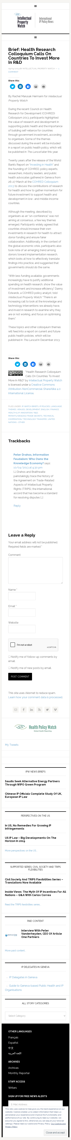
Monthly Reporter (19, 1073)
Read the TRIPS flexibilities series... (23, 904)
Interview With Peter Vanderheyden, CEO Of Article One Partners (41, 933)
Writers (12, 1087)
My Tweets (11, 744)
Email (12, 606)
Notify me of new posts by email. (31, 668)
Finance (54, 409)
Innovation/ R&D (29, 413)
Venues (21, 409)
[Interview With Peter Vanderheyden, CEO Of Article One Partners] (13, 937)
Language (56, 406)
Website (13, 622)
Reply (17, 505)
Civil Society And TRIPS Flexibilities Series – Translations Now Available (34, 881)
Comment (14, 554)
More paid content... (15, 950)
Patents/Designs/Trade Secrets (25, 416)
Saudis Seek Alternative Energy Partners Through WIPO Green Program (32, 783)
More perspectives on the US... (21, 850)
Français (13, 1037)
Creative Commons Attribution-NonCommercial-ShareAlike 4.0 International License (34, 389)
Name (12, 589)
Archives (13, 1067)
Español (13, 1042)
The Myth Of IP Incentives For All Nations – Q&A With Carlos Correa (35, 893)
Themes (12, 409)
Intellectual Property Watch (36, 20)
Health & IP (14, 413)
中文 (11, 1048)
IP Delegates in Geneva (23, 977)
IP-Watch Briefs (30, 406)
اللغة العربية (14, 1053)
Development (33, 409)
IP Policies (44, 406)
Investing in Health (41, 164)
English (45, 409)
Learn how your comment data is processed (35, 697)
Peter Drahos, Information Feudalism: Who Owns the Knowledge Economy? (31, 459)
